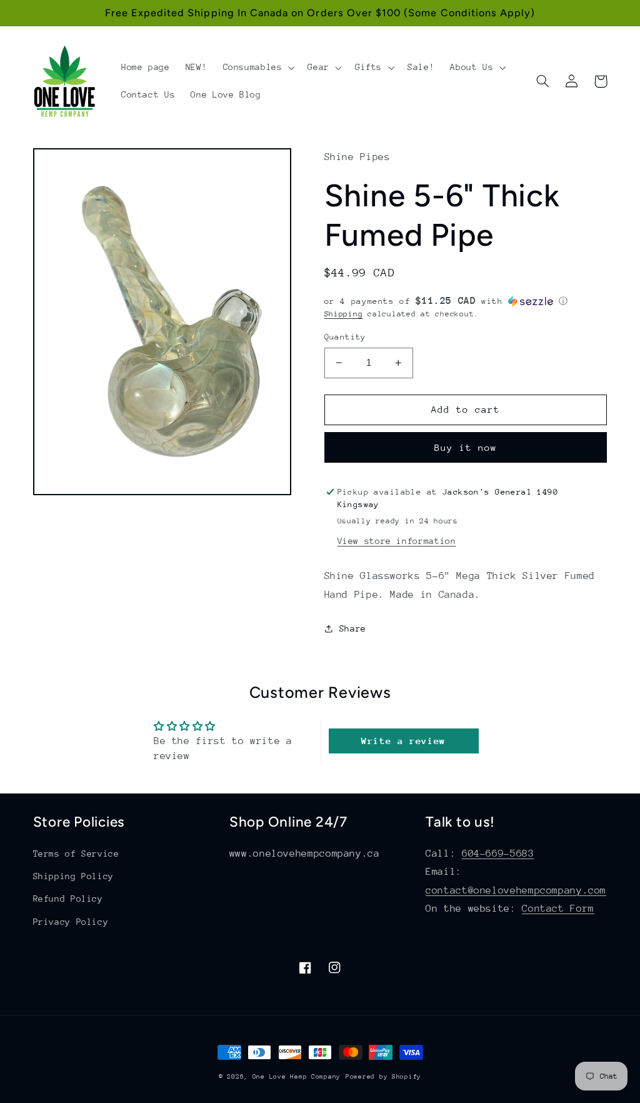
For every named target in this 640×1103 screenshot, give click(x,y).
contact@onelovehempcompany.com (516, 890)
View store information (397, 541)
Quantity (345, 336)
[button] (257, 67)
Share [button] (352, 628)
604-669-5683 (498, 853)
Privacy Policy (71, 922)
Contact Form (558, 908)
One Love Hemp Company (296, 1076)
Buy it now (466, 447)
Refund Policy (68, 899)
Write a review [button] (403, 740)
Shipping (343, 314)
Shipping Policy (73, 876)
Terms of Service (76, 854)
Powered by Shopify (383, 1076)
